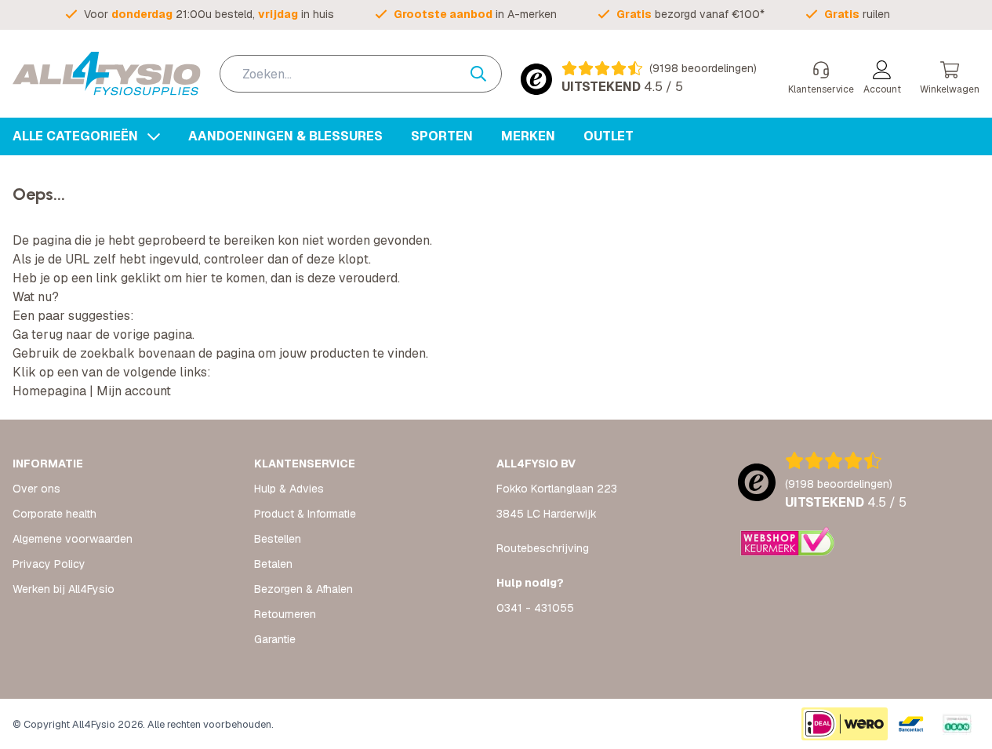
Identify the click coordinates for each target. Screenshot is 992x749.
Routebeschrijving (542, 548)
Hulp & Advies (289, 489)
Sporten (442, 136)
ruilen (857, 14)
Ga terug (38, 334)
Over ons (36, 489)
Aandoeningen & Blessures (285, 136)
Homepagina (49, 391)
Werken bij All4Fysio (63, 589)
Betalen (273, 564)
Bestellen (277, 539)
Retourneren (285, 614)
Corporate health (54, 514)
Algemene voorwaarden (73, 539)
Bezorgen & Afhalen (303, 589)
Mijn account (133, 391)
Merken (528, 136)
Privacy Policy (49, 564)
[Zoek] (486, 74)
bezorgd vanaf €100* (690, 14)
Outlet (608, 136)
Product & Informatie (305, 514)
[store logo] (107, 74)
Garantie (275, 639)
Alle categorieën (77, 136)
